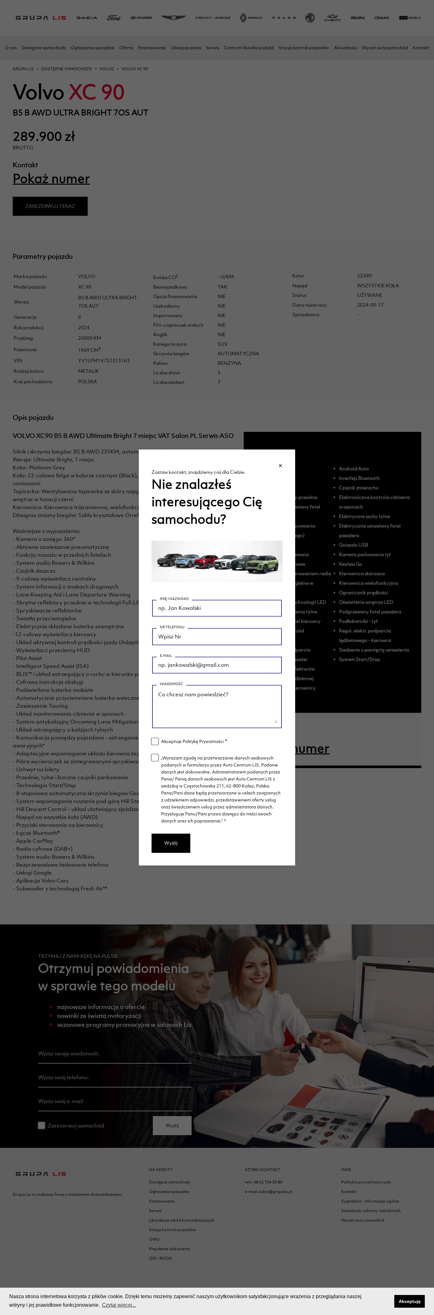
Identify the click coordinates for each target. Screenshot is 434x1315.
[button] (387, 1301)
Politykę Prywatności (203, 742)
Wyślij (171, 843)
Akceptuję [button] (410, 1301)
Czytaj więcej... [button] (119, 1305)
